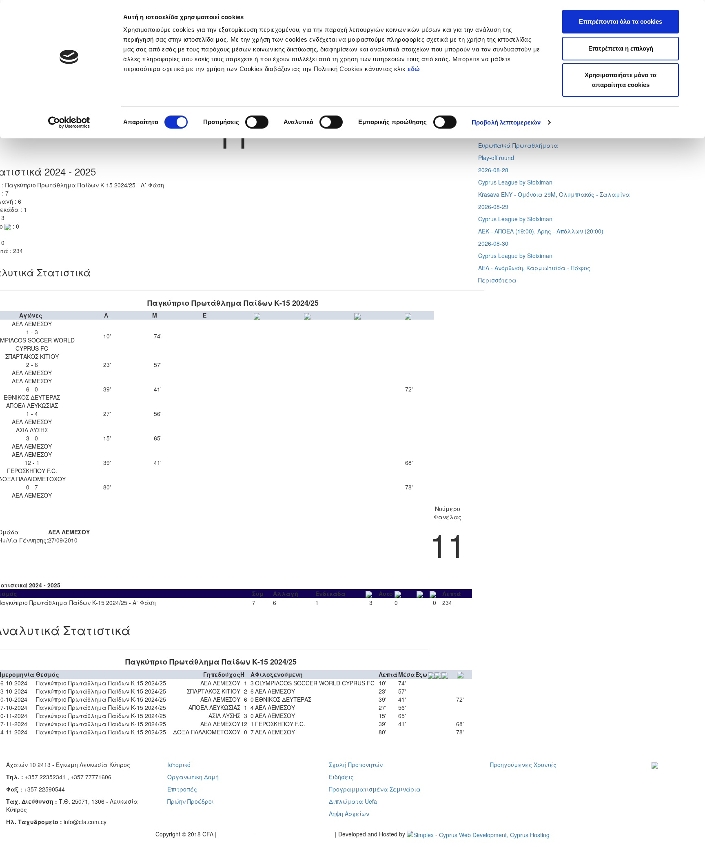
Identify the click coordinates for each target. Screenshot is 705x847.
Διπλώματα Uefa (353, 801)
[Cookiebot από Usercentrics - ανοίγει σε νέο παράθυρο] (69, 122)
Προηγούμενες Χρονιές (523, 764)
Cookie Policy (317, 834)
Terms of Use (277, 834)
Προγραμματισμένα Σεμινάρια (375, 789)
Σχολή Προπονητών (356, 764)
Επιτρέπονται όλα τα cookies (620, 21)
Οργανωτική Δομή (193, 777)
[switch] (256, 122)
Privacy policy (236, 834)
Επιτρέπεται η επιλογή (620, 48)
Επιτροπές (182, 789)
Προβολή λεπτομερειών (506, 122)
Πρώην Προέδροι (190, 801)
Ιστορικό (179, 764)
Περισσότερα (497, 280)
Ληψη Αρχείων (349, 813)
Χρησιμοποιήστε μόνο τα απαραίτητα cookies (620, 79)
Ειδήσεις (341, 777)
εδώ (415, 68)
